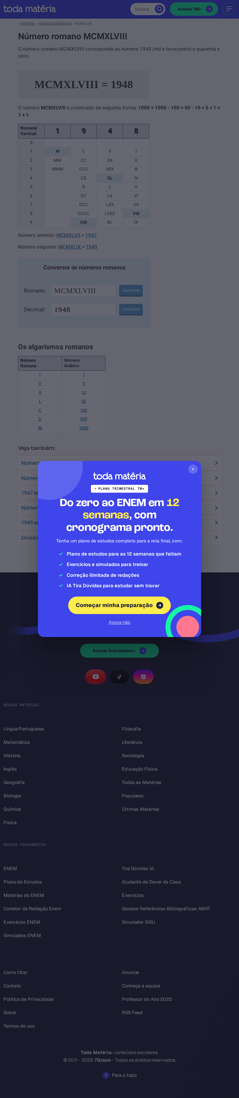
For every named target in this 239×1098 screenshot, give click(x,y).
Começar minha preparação (114, 605)
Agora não (119, 622)
